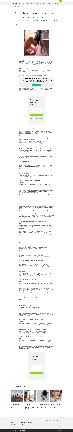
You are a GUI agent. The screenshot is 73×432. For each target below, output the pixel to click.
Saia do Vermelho (35, 3)
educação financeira (34, 194)
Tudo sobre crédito (31, 422)
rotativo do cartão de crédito (31, 206)
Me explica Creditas (42, 3)
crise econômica (45, 67)
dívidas (20, 186)
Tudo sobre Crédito (50, 3)
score (20, 248)
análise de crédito (46, 169)
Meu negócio (56, 3)
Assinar (36, 115)
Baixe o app (21, 424)
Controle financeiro (21, 3)
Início (12, 420)
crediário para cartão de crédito (34, 142)
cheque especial (33, 215)
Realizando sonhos (29, 3)
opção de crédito (41, 88)
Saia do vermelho (13, 422)
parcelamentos (28, 132)
